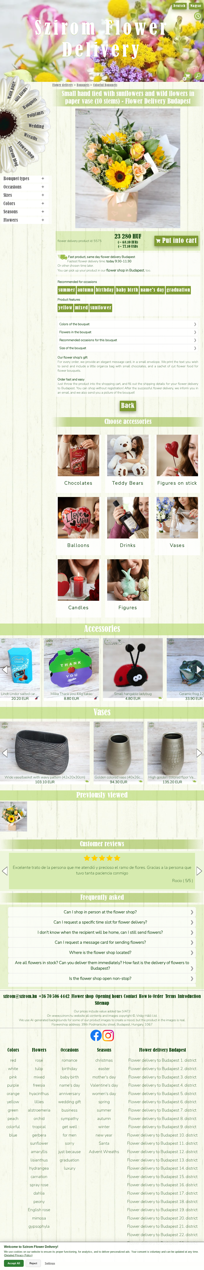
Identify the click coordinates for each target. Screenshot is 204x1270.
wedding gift (69, 1102)
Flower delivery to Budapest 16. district (162, 1185)
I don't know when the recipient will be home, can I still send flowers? (100, 932)
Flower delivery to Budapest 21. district (162, 1226)
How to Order (151, 996)
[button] (199, 669)
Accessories (102, 629)
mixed (81, 308)
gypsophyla (39, 1226)
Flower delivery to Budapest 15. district (162, 1176)
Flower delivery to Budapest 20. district (162, 1218)
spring (104, 1102)
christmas (104, 1060)
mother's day (104, 1077)
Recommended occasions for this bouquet (88, 340)
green (13, 1110)
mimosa (39, 1218)
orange (13, 1093)
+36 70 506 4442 (54, 996)
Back (128, 406)
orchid (39, 1118)
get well (69, 1126)
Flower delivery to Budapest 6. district (162, 1102)
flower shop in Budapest (125, 270)
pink (13, 1077)
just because (69, 1151)
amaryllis (39, 1151)
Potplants (35, 114)
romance (69, 1060)
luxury (69, 1168)
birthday (105, 290)
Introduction (189, 996)
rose (39, 1060)
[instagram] (108, 1036)
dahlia (39, 1193)
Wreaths (30, 137)
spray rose (39, 1185)
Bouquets (83, 85)
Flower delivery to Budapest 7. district (162, 1110)
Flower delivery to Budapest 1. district (162, 1060)
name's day (152, 290)
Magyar (195, 6)
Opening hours (108, 996)
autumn (85, 290)
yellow (65, 308)
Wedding (36, 126)
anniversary (69, 1093)
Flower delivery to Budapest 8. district (162, 1118)
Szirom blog (13, 156)
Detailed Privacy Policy (18, 1255)
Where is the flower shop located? (100, 952)
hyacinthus (39, 1093)
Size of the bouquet (72, 348)
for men (69, 1135)
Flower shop (26, 150)
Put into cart (178, 241)
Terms (170, 996)
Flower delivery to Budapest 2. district (162, 1068)
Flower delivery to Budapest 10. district (162, 1135)
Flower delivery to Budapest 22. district (162, 1234)
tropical (39, 1126)
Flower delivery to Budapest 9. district (162, 1126)
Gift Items (21, 94)
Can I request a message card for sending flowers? (100, 942)
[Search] (198, 76)
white (13, 1068)
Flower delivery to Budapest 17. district (162, 1193)
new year (104, 1135)
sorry (69, 1143)
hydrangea (39, 1168)
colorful (13, 1126)
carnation (39, 1176)
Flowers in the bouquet (75, 332)
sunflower (100, 308)
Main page (11, 90)
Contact (130, 996)
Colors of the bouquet (74, 324)
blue (13, 1135)
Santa (104, 1143)
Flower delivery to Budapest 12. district (162, 1151)
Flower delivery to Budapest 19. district (162, 1210)
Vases (102, 713)
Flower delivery (62, 85)
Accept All (14, 1263)
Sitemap (102, 1003)
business (69, 1110)
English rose (39, 1210)
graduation (178, 290)
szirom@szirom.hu (20, 996)
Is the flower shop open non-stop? (100, 978)
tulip (39, 1068)
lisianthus (39, 1160)
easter (104, 1068)
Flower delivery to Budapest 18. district (162, 1201)
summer (66, 290)
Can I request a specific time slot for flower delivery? (100, 922)
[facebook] (96, 1036)
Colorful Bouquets (105, 85)
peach (13, 1118)
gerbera (39, 1135)
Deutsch (179, 6)
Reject (33, 1263)
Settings (50, 1263)
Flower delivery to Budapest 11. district (162, 1143)
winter (104, 1126)
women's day (104, 1093)
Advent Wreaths (104, 1151)
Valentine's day (104, 1085)
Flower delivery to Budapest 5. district (162, 1093)
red (13, 1060)
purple (13, 1085)
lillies (39, 1102)
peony (39, 1201)
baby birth (127, 290)
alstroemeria (39, 1110)
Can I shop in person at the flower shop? (100, 912)
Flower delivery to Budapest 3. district (162, 1077)
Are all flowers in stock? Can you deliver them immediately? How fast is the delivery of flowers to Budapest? (102, 965)
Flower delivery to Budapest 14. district (162, 1168)
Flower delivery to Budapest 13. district (162, 1160)
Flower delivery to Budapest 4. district (162, 1085)
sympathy (69, 1118)
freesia (39, 1085)
